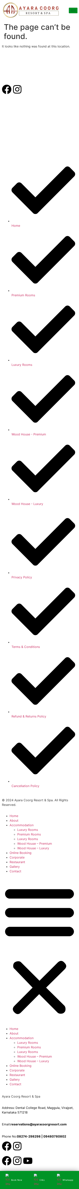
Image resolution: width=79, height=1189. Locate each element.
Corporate (17, 857)
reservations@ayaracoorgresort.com (39, 1124)
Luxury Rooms (27, 830)
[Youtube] (28, 1161)
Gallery (15, 867)
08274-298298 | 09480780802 (41, 1136)
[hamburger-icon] (73, 10)
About (14, 820)
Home (14, 816)
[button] (39, 949)
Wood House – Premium (34, 843)
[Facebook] (7, 89)
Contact (15, 871)
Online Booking (20, 853)
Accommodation (22, 825)
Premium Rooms (29, 834)
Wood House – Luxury (33, 848)
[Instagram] (17, 89)
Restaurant (17, 862)
